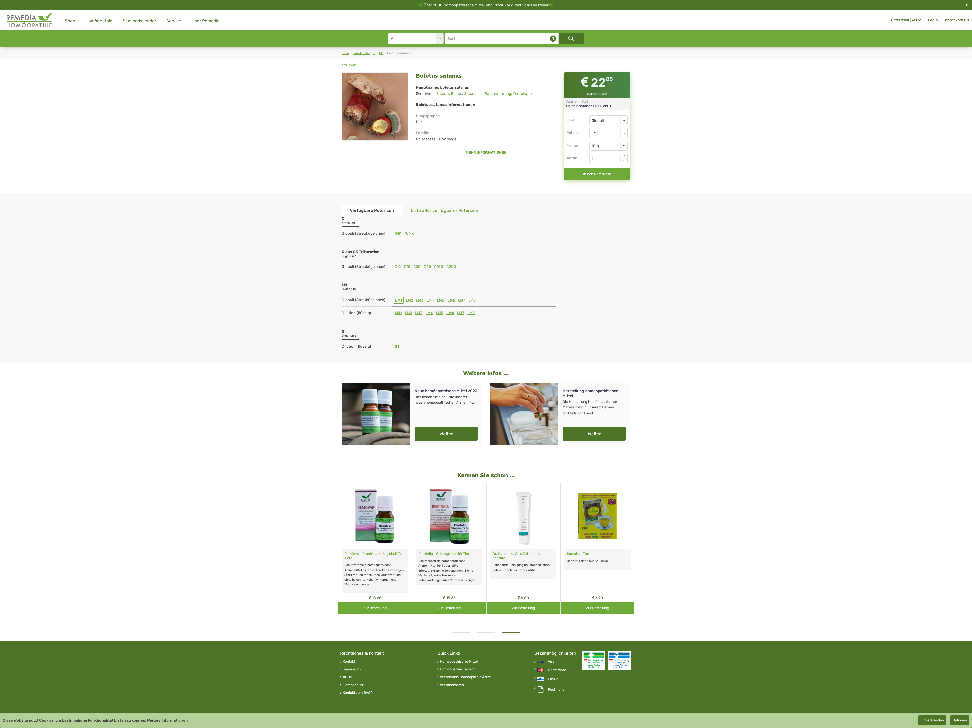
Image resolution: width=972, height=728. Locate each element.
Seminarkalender (139, 21)
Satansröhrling (498, 93)
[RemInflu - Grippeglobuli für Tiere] (449, 516)
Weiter (446, 433)
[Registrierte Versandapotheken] (593, 660)
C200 (451, 266)
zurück (349, 65)
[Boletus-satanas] (375, 106)
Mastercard (557, 670)
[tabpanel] (523, 549)
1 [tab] (461, 632)
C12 (398, 266)
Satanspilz (473, 93)
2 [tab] (486, 632)
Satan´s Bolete (449, 93)
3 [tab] (511, 632)
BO (381, 53)
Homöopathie (98, 21)
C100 (438, 266)
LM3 (419, 300)
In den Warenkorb (597, 174)
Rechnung (556, 689)
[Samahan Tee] (597, 516)
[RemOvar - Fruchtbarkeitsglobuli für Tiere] (375, 516)
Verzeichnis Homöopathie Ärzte (465, 677)
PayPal (553, 679)
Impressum (352, 669)
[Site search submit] (571, 38)
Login (933, 20)
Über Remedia (205, 21)
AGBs (347, 677)
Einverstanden (932, 720)
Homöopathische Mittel (459, 661)
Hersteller (540, 5)
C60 (427, 266)
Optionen (960, 720)
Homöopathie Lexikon (457, 669)
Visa (551, 661)
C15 (407, 266)
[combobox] (608, 133)
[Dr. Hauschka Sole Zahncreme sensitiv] (523, 516)
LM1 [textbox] (595, 133)
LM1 (398, 300)
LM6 (451, 300)
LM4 (430, 300)
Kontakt (349, 661)
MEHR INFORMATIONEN (486, 152)
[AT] (29, 20)
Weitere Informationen (167, 720)
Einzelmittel (361, 53)
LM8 (472, 300)
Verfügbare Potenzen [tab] (372, 210)
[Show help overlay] (553, 38)
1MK (398, 233)
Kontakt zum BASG (358, 693)
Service (173, 21)
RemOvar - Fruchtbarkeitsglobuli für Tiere (373, 556)
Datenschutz (353, 685)
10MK (409, 233)
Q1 (397, 346)
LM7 (461, 300)
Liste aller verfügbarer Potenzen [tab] (444, 210)
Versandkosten (452, 685)
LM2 (409, 300)
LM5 (440, 300)
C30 (417, 266)
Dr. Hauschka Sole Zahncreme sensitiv (517, 556)
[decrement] (624, 160)
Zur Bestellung (375, 608)
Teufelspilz (522, 93)
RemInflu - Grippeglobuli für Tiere (444, 554)
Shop (70, 21)
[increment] (624, 155)
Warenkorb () (957, 20)
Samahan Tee (578, 554)
